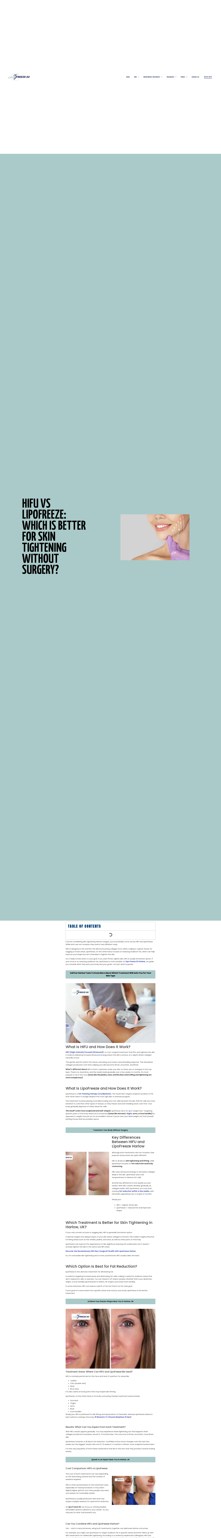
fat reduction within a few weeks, (134, 1191)
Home (128, 77)
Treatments (170, 77)
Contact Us (195, 77)
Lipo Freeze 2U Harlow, (136, 961)
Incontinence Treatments (151, 77)
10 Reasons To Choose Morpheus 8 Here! (113, 1417)
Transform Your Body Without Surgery (110, 1130)
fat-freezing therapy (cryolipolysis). (95, 1094)
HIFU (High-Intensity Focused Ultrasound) (85, 1052)
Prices (183, 77)
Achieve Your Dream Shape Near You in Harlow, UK (111, 1301)
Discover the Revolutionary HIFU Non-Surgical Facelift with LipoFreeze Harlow (101, 1251)
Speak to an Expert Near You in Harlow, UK (110, 1459)
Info (135, 77)
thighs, (129, 1113)
